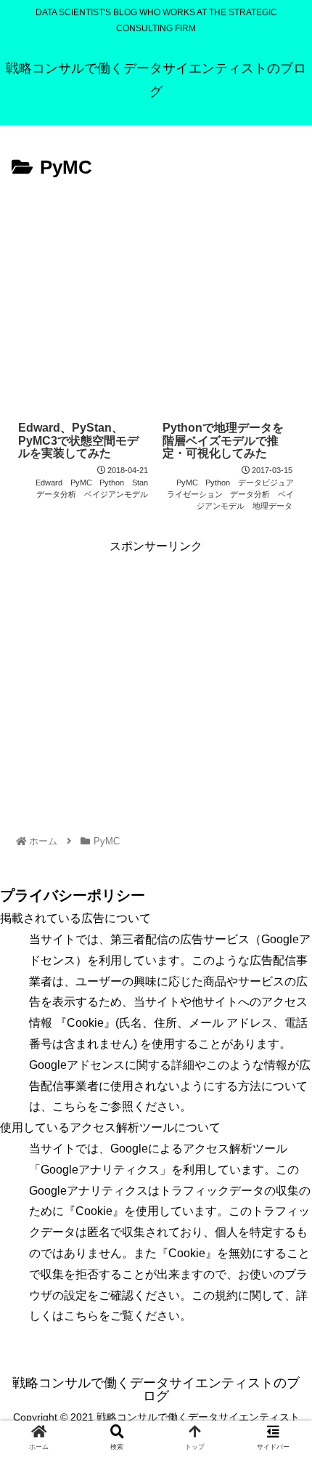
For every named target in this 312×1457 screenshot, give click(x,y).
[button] (281, 1259)
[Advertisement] (156, 293)
